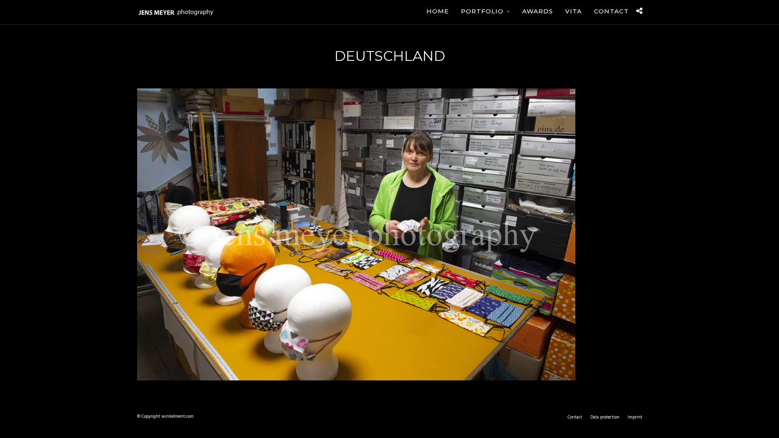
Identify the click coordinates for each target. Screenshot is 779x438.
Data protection (605, 417)
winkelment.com (177, 416)
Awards (537, 11)
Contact (611, 11)
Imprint (635, 417)
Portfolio (482, 11)
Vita (573, 11)
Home (437, 11)
